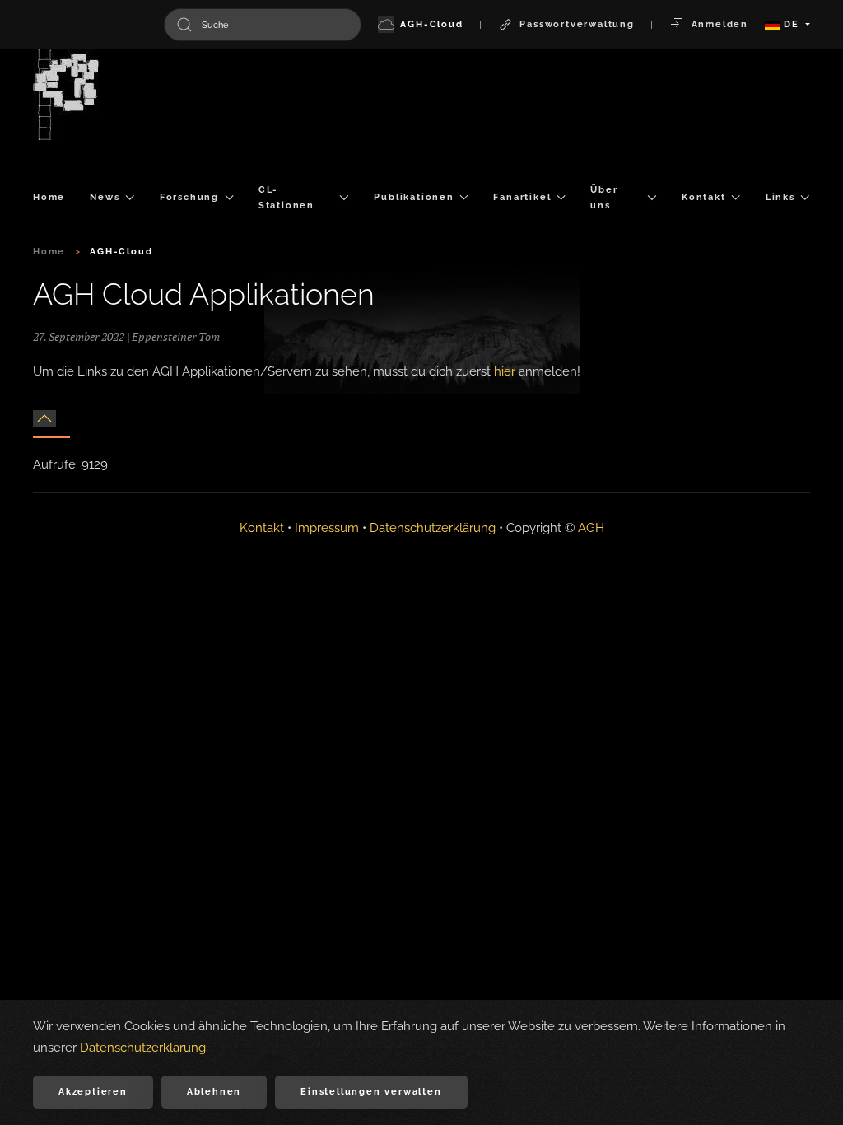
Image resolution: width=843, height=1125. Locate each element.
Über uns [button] (603, 197)
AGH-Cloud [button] (431, 24)
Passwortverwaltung (576, 24)
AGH (591, 527)
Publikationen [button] (414, 197)
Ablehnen (214, 1091)
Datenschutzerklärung (433, 527)
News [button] (104, 197)
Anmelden (720, 24)
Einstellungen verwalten (370, 1091)
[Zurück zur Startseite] (66, 94)
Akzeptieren (93, 1091)
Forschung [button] (189, 197)
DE (791, 24)
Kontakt (262, 527)
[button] (44, 418)
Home (49, 197)
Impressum (327, 527)
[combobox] (262, 24)
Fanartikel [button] (522, 197)
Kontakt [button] (704, 197)
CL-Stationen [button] (286, 197)
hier (504, 371)
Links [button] (780, 197)
